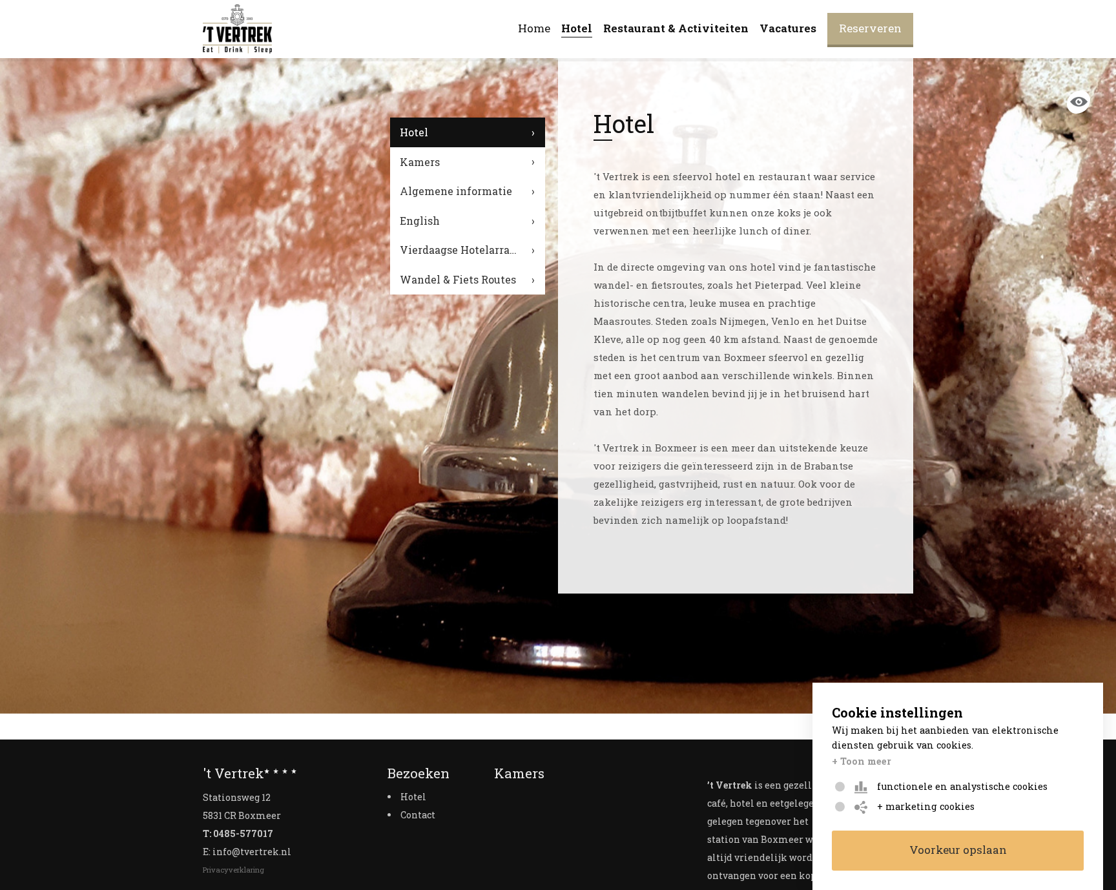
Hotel (576, 28)
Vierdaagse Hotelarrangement (472, 249)
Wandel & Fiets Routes (458, 279)
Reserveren (870, 28)
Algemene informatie (456, 191)
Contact (417, 815)
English (420, 220)
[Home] (237, 29)
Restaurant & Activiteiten (676, 28)
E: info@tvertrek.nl (247, 851)
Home (534, 28)
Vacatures (788, 28)
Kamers (420, 162)
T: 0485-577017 (238, 833)
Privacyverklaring (233, 869)
